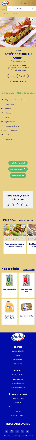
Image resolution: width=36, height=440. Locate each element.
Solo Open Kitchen (6, 14)
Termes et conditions (18, 415)
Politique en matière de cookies (18, 407)
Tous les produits (28, 269)
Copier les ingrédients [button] (18, 163)
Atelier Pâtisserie (18, 351)
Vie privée (18, 411)
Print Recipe (16, 176)
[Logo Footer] (18, 334)
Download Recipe (16, 169)
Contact (18, 403)
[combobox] (21, 8)
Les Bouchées (18, 359)
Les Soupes (18, 364)
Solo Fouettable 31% (18, 387)
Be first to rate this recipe (19, 61)
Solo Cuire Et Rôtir (18, 375)
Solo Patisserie (18, 379)
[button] (21, 3)
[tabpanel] (18, 123)
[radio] (8, 204)
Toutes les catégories (25, 220)
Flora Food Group (18, 398)
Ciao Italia (18, 355)
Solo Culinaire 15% (18, 383)
